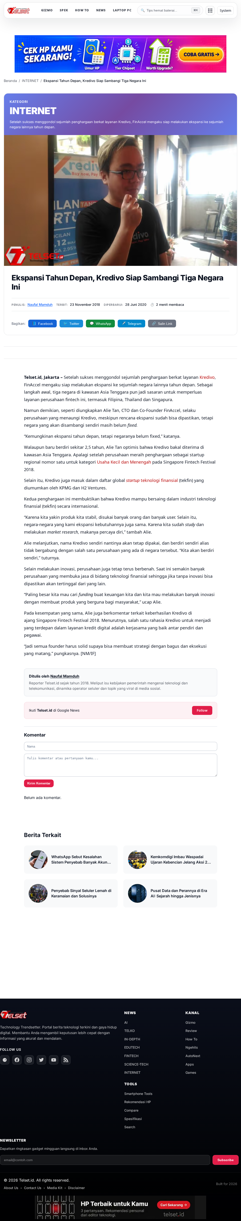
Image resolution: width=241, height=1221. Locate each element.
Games (190, 1072)
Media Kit (54, 1188)
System (225, 10)
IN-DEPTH (132, 1039)
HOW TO (82, 10)
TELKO (129, 1031)
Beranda (10, 81)
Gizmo (190, 1022)
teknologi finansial (152, 480)
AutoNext (192, 1056)
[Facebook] (17, 1060)
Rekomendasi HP (137, 1102)
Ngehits (191, 1047)
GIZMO (47, 10)
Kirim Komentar (38, 783)
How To (191, 1039)
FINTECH (131, 1056)
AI (126, 1022)
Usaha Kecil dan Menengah (124, 462)
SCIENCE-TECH (136, 1064)
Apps (189, 1064)
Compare (131, 1110)
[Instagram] (29, 1060)
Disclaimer (76, 1188)
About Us (11, 1188)
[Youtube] (53, 1060)
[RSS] (66, 1060)
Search (129, 1127)
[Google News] (4, 1060)
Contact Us (32, 1188)
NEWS (101, 10)
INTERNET (30, 81)
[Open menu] (210, 10)
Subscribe (225, 1160)
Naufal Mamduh (40, 304)
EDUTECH (132, 1047)
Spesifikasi (133, 1119)
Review (191, 1031)
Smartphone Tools (138, 1094)
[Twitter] (41, 1060)
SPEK (64, 10)
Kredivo (207, 377)
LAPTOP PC (122, 10)
